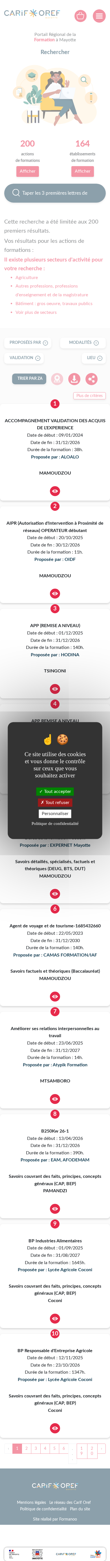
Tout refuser (56, 802)
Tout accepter (57, 791)
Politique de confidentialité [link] (55, 823)
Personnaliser (55, 813)
